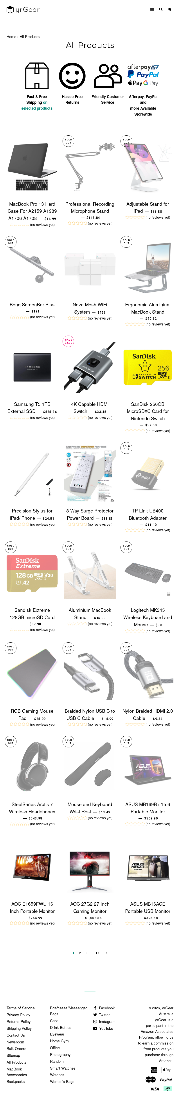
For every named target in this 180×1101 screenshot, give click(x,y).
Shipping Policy (19, 1028)
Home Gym (59, 1040)
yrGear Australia (166, 1010)
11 (97, 953)
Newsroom (15, 1042)
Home (11, 36)
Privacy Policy (18, 1014)
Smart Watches (63, 1068)
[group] (32, 225)
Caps (54, 1020)
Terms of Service (21, 1007)
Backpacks (16, 1081)
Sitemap (13, 1055)
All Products (17, 1062)
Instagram (106, 1021)
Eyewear (57, 1034)
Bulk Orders (16, 1048)
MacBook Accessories (17, 1071)
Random (57, 1061)
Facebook (106, 1007)
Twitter (104, 1014)
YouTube (105, 1028)
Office (55, 1047)
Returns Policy (19, 1021)
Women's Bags (62, 1081)
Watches (57, 1074)
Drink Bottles (60, 1027)
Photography (60, 1054)
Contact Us (16, 1035)
